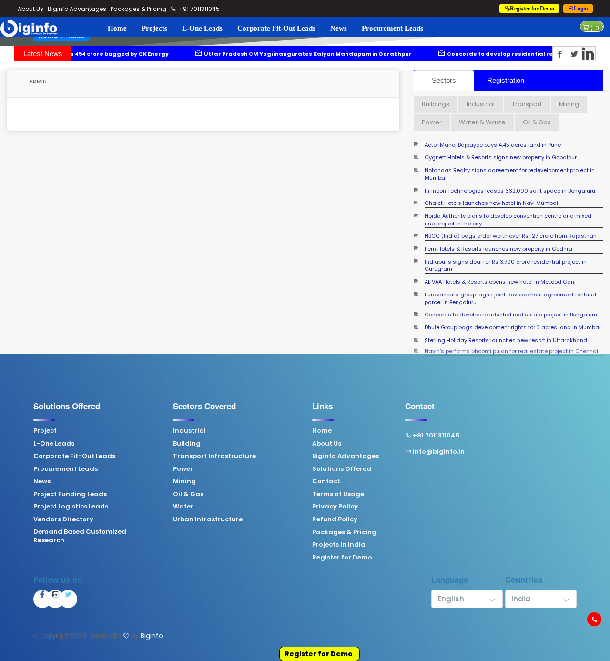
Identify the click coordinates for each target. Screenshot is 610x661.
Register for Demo (319, 654)
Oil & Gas (188, 494)
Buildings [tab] (435, 104)
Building (187, 443)
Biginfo (152, 636)
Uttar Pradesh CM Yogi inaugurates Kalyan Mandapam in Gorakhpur (258, 54)
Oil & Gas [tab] (537, 122)
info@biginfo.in (439, 451)
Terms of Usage (338, 494)
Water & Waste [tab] (482, 122)
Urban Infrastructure (208, 519)
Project (45, 431)
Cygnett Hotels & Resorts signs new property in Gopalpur (501, 149)
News (338, 28)
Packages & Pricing (138, 9)
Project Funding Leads (70, 494)
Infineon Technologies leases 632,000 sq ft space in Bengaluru (510, 182)
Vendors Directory (63, 519)
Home (117, 28)
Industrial (189, 431)
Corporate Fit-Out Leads (276, 28)
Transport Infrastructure (214, 456)
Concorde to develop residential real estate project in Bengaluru (495, 54)
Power (183, 469)
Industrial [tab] (481, 104)
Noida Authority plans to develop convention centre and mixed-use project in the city (509, 211)
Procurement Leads (392, 28)
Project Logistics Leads (70, 506)
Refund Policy (334, 519)
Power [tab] (432, 122)
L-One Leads (202, 28)
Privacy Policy (335, 506)
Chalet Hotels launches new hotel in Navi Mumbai (491, 195)
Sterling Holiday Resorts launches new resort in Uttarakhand (506, 332)
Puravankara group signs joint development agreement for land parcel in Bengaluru (510, 290)
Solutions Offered (341, 469)
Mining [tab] (569, 104)
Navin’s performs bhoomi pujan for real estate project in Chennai (511, 344)
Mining (184, 481)
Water (183, 506)
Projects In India (339, 544)
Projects (154, 28)
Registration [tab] (505, 80)
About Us (30, 9)
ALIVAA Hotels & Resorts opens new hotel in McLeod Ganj (500, 273)
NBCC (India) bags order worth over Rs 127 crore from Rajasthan (511, 228)
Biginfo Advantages (77, 9)
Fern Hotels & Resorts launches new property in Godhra (498, 240)
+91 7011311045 (198, 9)
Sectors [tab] (444, 80)
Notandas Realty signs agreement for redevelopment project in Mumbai (510, 166)
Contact (326, 481)
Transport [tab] (527, 104)
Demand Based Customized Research (79, 536)
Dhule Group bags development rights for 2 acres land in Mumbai (512, 319)
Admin (37, 81)
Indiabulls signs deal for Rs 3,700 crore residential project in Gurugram (506, 257)
